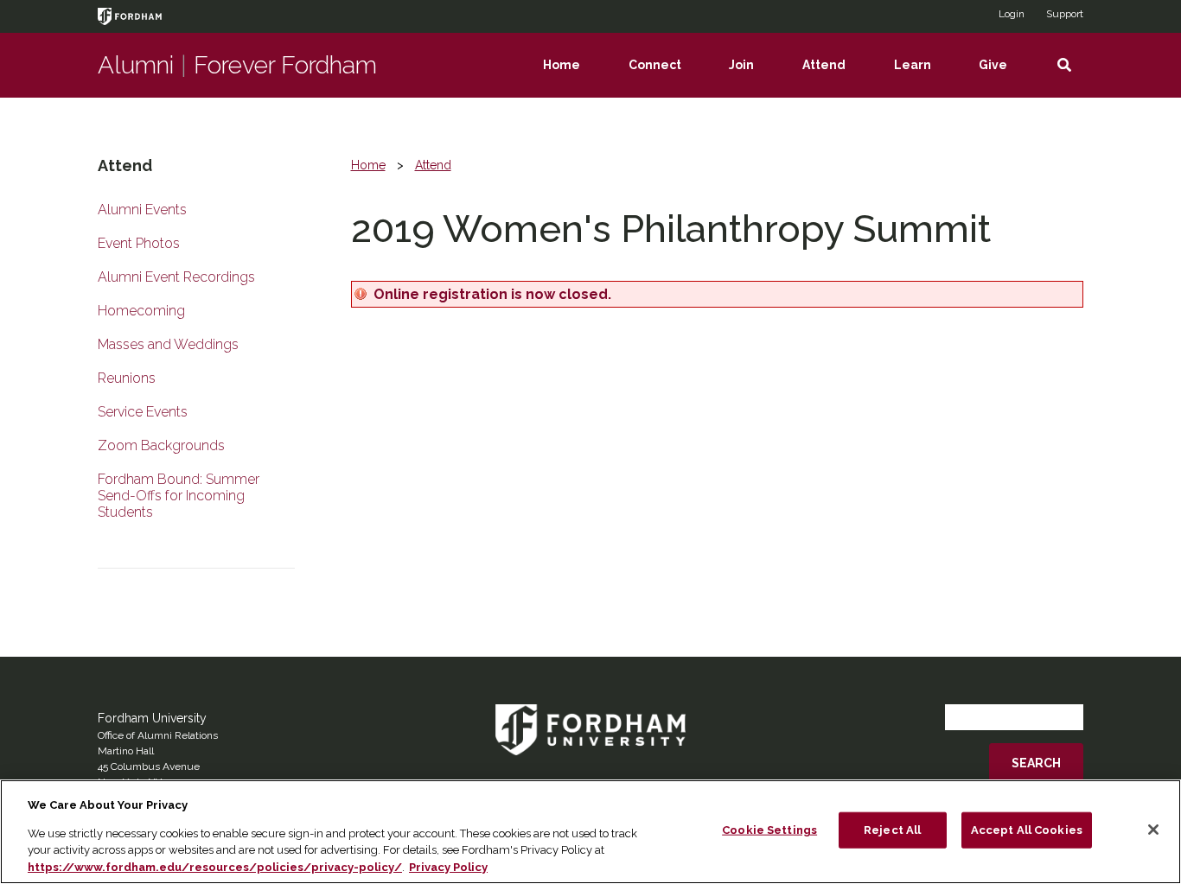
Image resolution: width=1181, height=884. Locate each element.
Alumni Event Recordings (176, 277)
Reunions (127, 378)
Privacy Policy (448, 866)
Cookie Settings (769, 830)
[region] (590, 831)
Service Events (143, 412)
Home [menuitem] (573, 78)
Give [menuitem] (1005, 78)
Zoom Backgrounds (161, 445)
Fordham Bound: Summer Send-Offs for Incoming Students (178, 495)
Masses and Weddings (168, 344)
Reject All (892, 830)
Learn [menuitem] (924, 78)
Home (368, 165)
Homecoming (141, 310)
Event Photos (139, 243)
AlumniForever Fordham (237, 65)
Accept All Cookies (1026, 830)
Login (1012, 14)
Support (1064, 14)
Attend (433, 165)
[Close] (1153, 830)
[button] (1063, 65)
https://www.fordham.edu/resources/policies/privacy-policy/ (215, 866)
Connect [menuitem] (667, 78)
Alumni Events (142, 209)
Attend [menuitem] (836, 78)
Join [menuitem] (753, 78)
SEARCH (1036, 763)
